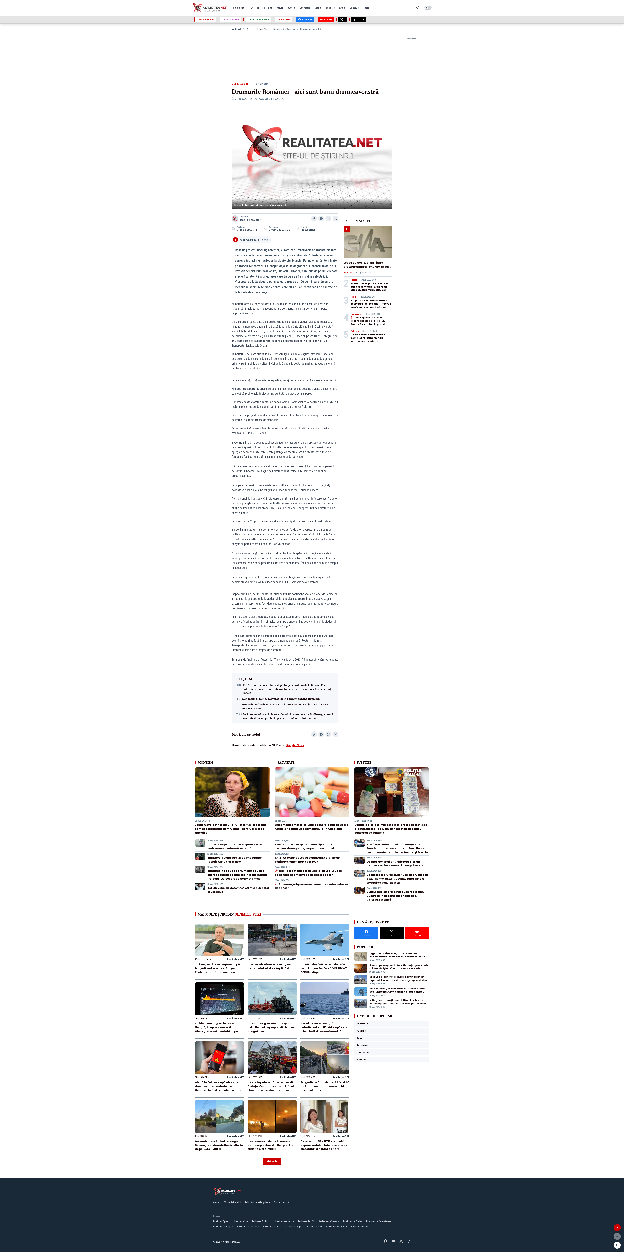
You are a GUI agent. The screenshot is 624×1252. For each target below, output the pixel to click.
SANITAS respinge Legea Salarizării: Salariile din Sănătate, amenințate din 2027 (308, 860)
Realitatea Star (241, 1221)
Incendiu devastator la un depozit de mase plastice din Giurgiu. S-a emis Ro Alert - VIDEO (271, 1145)
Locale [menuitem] (317, 8)
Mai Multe (272, 1161)
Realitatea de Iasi (314, 1226)
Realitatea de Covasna (329, 1221)
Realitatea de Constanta (248, 1226)
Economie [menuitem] (305, 8)
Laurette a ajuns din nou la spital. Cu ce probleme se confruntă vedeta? (234, 846)
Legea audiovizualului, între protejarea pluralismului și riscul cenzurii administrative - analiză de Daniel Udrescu (367, 268)
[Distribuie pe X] (335, 218)
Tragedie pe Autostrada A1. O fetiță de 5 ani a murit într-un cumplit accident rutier (324, 1086)
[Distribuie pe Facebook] (321, 218)
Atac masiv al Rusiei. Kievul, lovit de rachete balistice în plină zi (281, 698)
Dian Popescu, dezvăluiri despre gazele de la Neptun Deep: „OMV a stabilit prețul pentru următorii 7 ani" (368, 322)
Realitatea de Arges (293, 1226)
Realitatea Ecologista (262, 1221)
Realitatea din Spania (361, 1226)
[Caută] (418, 7)
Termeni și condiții (232, 1202)
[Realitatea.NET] (210, 7)
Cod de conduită (281, 1202)
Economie (356, 314)
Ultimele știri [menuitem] (239, 8)
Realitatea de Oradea (352, 1221)
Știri (248, 29)
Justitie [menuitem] (291, 8)
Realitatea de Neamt (284, 1221)
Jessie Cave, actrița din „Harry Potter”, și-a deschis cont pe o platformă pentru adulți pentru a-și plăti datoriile (230, 829)
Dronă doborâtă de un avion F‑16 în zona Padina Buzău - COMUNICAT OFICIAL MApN (285, 706)
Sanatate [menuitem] (330, 8)
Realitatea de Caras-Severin (378, 1221)
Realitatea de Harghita (223, 1226)
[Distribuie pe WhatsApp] (328, 218)
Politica (348, 272)
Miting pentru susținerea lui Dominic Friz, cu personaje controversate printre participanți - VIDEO (368, 339)
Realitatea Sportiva (222, 1221)
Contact (217, 1202)
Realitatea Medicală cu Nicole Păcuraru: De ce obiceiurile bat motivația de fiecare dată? (308, 873)
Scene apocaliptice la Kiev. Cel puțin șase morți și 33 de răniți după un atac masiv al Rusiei (369, 287)
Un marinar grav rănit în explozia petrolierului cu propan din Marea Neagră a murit (271, 1027)
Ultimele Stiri (262, 29)
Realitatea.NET (250, 220)
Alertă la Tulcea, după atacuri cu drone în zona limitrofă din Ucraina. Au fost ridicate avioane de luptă (218, 1088)
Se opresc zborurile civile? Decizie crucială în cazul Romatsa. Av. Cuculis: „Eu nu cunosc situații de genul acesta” (397, 878)
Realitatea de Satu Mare (336, 1226)
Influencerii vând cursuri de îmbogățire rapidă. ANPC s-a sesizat (234, 860)
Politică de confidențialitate (257, 1202)
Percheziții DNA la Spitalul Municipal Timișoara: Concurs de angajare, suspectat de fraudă (307, 846)
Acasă (238, 29)
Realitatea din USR (306, 1221)
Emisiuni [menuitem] (255, 8)
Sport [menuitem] (366, 8)
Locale (354, 297)
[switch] (428, 8)
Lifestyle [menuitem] (354, 8)
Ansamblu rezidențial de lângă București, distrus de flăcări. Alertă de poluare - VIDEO (219, 1145)
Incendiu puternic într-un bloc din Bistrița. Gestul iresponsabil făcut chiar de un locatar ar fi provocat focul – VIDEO (271, 1088)
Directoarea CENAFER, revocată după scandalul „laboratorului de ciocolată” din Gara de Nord (323, 1145)
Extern (354, 280)
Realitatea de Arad (271, 1226)
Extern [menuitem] (342, 8)
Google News (295, 745)
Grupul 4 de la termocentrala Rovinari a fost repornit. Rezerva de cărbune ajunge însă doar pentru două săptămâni (371, 305)
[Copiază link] (314, 218)
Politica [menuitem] (268, 8)
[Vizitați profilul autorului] (235, 218)
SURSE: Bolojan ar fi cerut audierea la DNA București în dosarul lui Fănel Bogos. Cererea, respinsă (395, 896)
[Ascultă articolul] (617, 1227)
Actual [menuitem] (280, 8)
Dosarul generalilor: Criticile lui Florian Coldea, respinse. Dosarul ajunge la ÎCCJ (395, 863)
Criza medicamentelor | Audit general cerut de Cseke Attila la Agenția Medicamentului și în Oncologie (311, 827)
